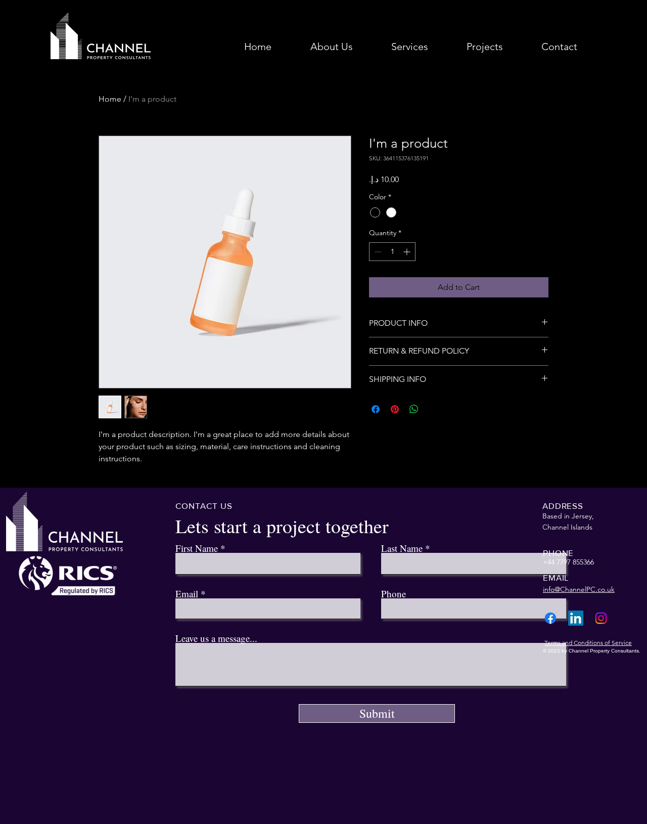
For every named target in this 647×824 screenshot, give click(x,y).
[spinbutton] (392, 252)
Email (186, 593)
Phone (393, 593)
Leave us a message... (216, 638)
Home (110, 99)
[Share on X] (433, 409)
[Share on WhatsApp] (414, 409)
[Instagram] (601, 618)
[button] (409, 47)
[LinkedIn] (575, 618)
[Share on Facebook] (375, 409)
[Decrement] (377, 252)
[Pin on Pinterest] (395, 409)
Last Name (402, 548)
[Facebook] (550, 618)
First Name (196, 548)
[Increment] (407, 252)
